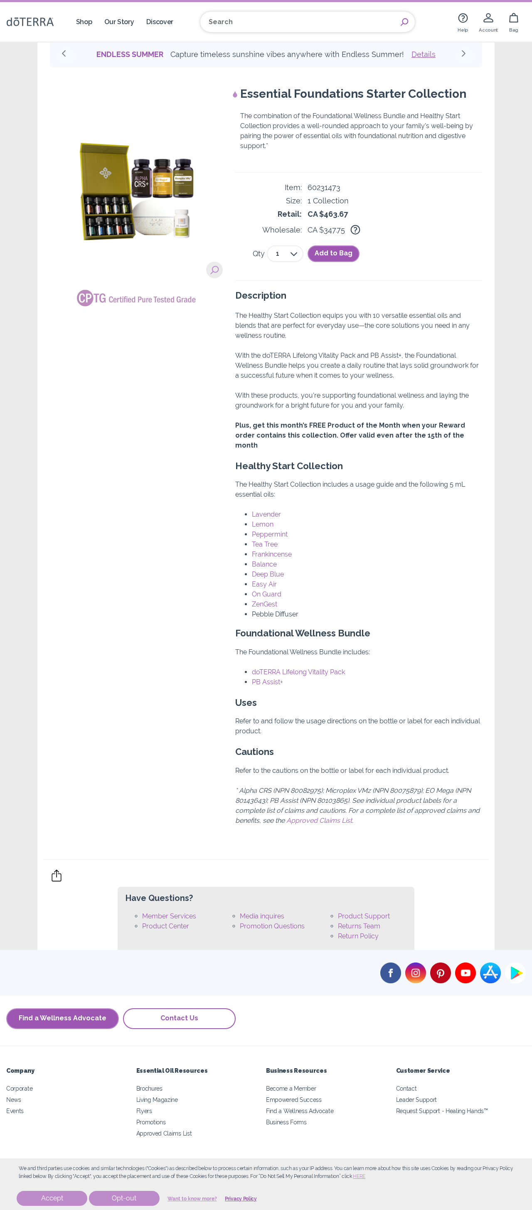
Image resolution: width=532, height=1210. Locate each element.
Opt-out (124, 1198)
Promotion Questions (272, 926)
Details (423, 54)
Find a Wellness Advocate (62, 1018)
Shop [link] (84, 22)
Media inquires (262, 916)
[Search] (404, 22)
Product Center (165, 926)
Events (15, 1110)
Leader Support (416, 1099)
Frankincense (272, 554)
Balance (264, 564)
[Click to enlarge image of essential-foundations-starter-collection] (214, 270)
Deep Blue (268, 574)
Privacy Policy (241, 1199)
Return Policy (358, 936)
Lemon (262, 524)
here (359, 1176)
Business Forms (286, 1122)
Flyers (144, 1110)
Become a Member (291, 1088)
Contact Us (179, 1018)
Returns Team (359, 926)
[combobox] (285, 253)
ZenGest (264, 604)
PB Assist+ (267, 682)
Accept (52, 1198)
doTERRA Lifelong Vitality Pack (298, 672)
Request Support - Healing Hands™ (442, 1110)
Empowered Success (294, 1099)
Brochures (149, 1088)
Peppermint (270, 534)
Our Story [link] (119, 22)
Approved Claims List (319, 820)
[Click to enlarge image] (136, 173)
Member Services (169, 916)
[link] (463, 22)
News (13, 1099)
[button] (66, 55)
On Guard (266, 594)
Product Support (364, 916)
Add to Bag (333, 253)
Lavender (266, 514)
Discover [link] (159, 22)
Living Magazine (157, 1099)
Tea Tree (265, 544)
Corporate (19, 1088)
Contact (406, 1088)
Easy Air (264, 584)
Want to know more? (192, 1199)
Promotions (151, 1122)
